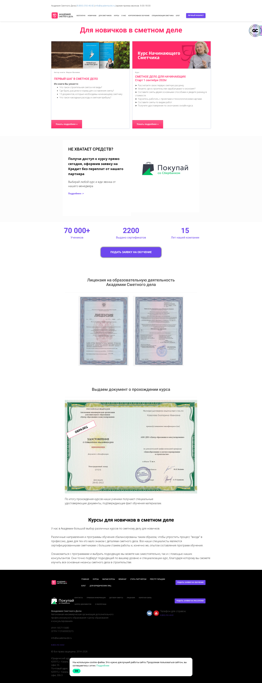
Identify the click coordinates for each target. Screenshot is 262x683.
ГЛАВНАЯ (85, 579)
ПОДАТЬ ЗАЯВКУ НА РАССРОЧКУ (190, 601)
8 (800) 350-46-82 (85, 5)
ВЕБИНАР (122, 579)
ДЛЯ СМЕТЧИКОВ (105, 15)
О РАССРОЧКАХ (100, 604)
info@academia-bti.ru (105, 5)
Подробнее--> (76, 193)
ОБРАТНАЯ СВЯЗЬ (145, 598)
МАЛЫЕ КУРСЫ (108, 579)
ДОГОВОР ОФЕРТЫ (116, 598)
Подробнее (102, 665)
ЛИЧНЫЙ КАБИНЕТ (196, 15)
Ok (76, 671)
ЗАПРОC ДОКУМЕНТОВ (83, 604)
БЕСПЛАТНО (81, 15)
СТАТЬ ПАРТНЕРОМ (138, 579)
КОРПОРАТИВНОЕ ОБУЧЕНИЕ (138, 15)
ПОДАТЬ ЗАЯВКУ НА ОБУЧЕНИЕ (131, 252)
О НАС (123, 15)
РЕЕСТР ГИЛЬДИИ (157, 579)
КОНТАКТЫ (79, 598)
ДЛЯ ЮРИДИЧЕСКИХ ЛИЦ (100, 586)
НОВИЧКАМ (92, 15)
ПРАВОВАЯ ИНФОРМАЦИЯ (96, 598)
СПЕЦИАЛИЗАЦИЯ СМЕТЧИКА (163, 15)
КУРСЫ (116, 15)
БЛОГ (178, 15)
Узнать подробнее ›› (67, 124)
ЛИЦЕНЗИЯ (131, 598)
